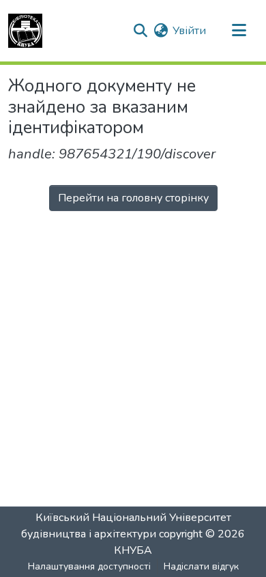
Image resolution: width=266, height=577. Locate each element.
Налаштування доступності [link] (89, 566)
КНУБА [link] (133, 550)
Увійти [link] (189, 30)
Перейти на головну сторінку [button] (133, 198)
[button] (25, 31)
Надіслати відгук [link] (201, 566)
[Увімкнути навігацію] (239, 31)
